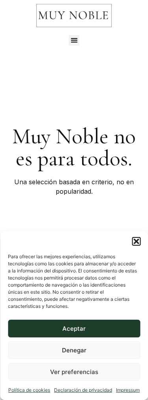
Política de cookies (29, 390)
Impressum (128, 390)
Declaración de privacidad (83, 390)
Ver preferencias (74, 372)
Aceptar (74, 328)
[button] (136, 241)
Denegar (74, 350)
